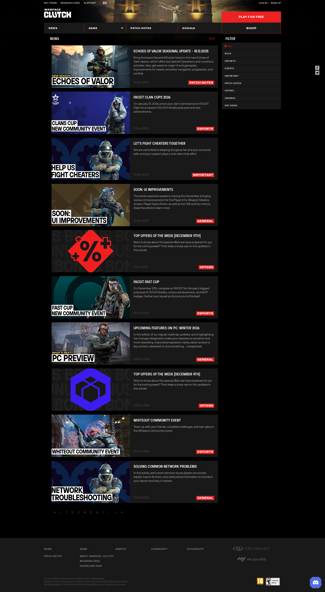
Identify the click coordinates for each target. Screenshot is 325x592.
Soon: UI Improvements (153, 189)
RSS (211, 38)
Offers (229, 90)
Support (90, 2)
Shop (251, 28)
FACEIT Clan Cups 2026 (152, 97)
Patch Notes (233, 83)
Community (159, 548)
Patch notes (141, 28)
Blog (228, 53)
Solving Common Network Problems (165, 466)
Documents (195, 548)
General (230, 98)
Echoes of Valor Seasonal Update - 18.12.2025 (171, 51)
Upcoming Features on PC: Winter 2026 (166, 328)
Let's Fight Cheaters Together (159, 143)
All (230, 46)
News (53, 28)
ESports (230, 61)
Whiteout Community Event (157, 420)
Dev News (231, 105)
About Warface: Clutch (96, 556)
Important (232, 75)
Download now (91, 565)
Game (93, 28)
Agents (120, 548)
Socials (188, 28)
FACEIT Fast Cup (146, 282)
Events (229, 68)
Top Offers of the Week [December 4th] (167, 374)
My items (50, 2)
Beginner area (90, 560)
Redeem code (70, 2)
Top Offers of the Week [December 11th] (167, 235)
